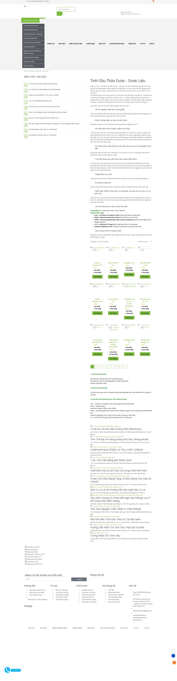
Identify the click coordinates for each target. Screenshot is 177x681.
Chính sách (132, 43)
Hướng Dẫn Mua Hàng (117, 43)
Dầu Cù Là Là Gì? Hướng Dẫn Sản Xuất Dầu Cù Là (44, 118)
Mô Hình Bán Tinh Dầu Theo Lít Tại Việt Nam (43, 135)
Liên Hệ (151, 43)
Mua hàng (97, 277)
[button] (88, 566)
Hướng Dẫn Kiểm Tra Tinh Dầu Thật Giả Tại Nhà (117, 527)
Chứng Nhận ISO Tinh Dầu (105, 535)
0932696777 (16, 670)
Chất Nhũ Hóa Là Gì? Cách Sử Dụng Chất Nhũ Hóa (44, 106)
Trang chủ (50, 43)
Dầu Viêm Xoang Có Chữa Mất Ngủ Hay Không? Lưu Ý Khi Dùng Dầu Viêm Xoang (54, 123)
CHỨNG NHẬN (90, 43)
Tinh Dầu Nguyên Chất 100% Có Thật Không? (43, 129)
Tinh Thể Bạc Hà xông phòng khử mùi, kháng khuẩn (44, 89)
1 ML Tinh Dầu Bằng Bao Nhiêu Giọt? (40, 101)
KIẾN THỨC (102, 43)
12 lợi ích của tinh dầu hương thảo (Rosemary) (43, 84)
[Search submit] (60, 14)
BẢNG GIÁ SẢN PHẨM (75, 43)
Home (26, 71)
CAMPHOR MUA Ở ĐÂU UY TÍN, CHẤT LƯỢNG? (44, 95)
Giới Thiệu (61, 43)
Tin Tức (142, 43)
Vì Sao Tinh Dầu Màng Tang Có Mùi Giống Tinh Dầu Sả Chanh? (48, 112)
